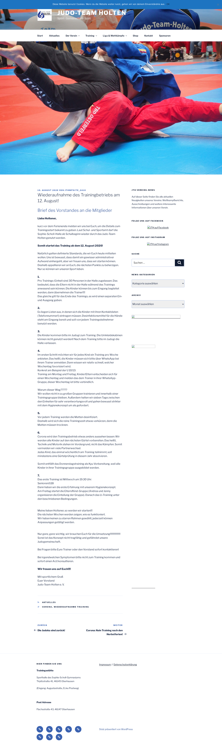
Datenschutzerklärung (125, 664)
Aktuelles (54, 35)
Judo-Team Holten (91, 12)
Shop (135, 35)
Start (40, 35)
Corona (47, 607)
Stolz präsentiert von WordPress (116, 729)
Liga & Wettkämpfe (113, 35)
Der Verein (71, 35)
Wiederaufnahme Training (71, 607)
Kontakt (148, 35)
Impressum (105, 664)
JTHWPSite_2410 (75, 190)
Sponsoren (164, 35)
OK (168, 4)
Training (89, 35)
